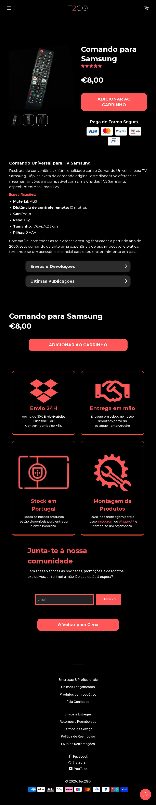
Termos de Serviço (78, 729)
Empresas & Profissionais (78, 680)
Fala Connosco (78, 702)
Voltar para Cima (80, 624)
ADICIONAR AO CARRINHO (114, 102)
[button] (91, 66)
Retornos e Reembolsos (78, 721)
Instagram (80, 762)
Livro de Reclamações (78, 744)
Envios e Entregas (78, 714)
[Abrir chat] (145, 794)
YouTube (80, 769)
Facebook (80, 756)
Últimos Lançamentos (78, 687)
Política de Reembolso (78, 736)
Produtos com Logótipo (78, 694)
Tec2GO (84, 781)
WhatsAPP (126, 521)
